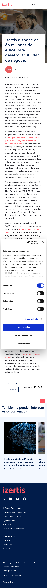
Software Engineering (12, 508)
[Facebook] (41, 387)
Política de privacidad (25, 562)
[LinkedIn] (35, 387)
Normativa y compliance (13, 575)
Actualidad (12, 383)
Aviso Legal (7, 562)
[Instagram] (24, 498)
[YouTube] (17, 498)
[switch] (40, 293)
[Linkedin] (10, 498)
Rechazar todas (23, 344)
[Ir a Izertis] (7, 4)
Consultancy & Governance (15, 512)
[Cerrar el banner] (43, 242)
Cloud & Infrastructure (12, 516)
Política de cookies (11, 566)
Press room (8, 548)
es (33, 4)
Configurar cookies (11, 570)
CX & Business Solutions (13, 528)
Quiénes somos (9, 536)
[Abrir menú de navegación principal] (41, 4)
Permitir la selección (23, 335)
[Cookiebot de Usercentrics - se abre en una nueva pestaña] (28, 242)
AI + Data (7, 524)
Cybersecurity (9, 520)
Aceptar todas (23, 327)
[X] (39, 387)
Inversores (11, 389)
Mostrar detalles (32, 319)
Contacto (7, 540)
